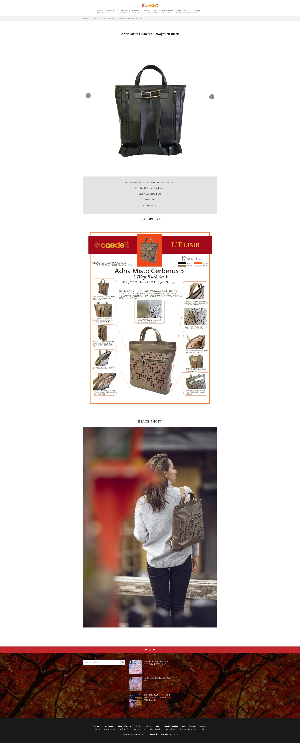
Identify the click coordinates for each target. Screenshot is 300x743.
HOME (87, 18)
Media (146, 11)
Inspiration (110, 11)
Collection (135, 11)
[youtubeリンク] (154, 650)
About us (186, 11)
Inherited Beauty (124, 11)
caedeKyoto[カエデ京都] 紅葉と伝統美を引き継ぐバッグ (156, 734)
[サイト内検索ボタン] (123, 662)
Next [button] (211, 96)
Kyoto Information (166, 11)
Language (196, 11)
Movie (178, 11)
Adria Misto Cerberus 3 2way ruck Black (130, 18)
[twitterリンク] (146, 650)
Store (154, 11)
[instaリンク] (150, 650)
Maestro (100, 11)
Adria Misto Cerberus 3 (108, 18)
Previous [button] (88, 95)
